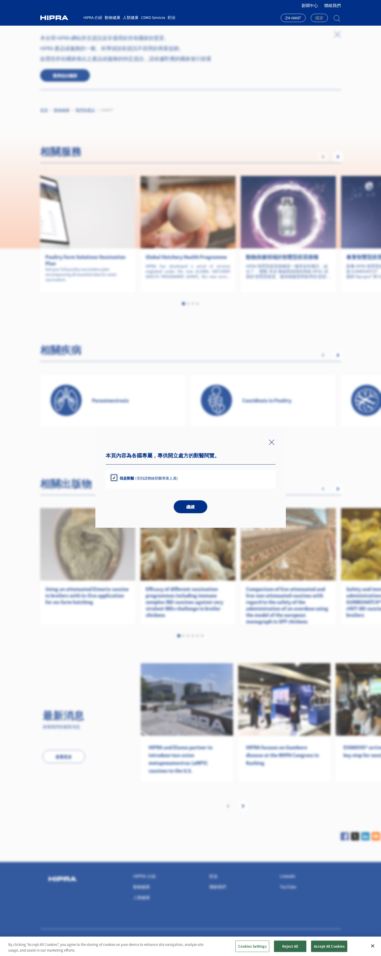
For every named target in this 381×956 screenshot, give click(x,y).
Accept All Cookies (329, 946)
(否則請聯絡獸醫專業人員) (149, 478)
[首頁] (60, 18)
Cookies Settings (252, 946)
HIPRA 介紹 (92, 17)
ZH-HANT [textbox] (293, 17)
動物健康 (112, 17)
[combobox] (293, 18)
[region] (190, 946)
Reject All (290, 946)
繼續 (190, 507)
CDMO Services (153, 17)
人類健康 (130, 17)
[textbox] (319, 18)
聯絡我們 (332, 5)
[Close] (372, 946)
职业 (171, 17)
